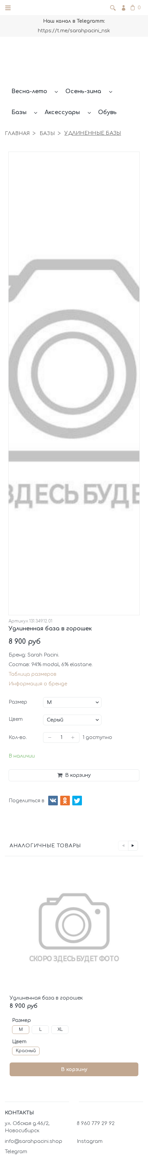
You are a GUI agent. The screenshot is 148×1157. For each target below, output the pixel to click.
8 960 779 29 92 (96, 1123)
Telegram (16, 1151)
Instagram (90, 1141)
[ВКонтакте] (53, 800)
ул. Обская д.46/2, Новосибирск (27, 1127)
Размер (18, 702)
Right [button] (133, 846)
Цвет (16, 719)
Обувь (107, 112)
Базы (19, 112)
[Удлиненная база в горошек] (74, 927)
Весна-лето (29, 91)
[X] (77, 800)
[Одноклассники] (65, 800)
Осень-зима (83, 91)
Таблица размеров (32, 674)
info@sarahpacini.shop (33, 1141)
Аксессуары (62, 112)
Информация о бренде (38, 683)
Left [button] (123, 846)
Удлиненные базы (92, 133)
